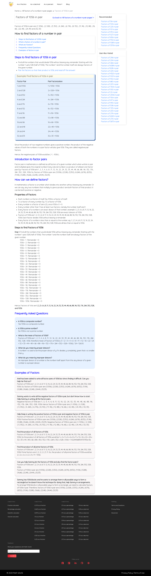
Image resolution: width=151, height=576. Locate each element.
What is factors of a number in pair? (31, 42)
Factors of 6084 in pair (110, 66)
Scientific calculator (13, 513)
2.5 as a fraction (39, 532)
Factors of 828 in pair (110, 68)
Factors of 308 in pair (110, 105)
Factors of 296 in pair (110, 58)
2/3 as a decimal (84, 520)
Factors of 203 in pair (110, 111)
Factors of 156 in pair (109, 97)
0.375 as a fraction (40, 505)
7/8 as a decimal (84, 532)
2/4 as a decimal (84, 524)
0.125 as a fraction (39, 535)
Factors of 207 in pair (110, 84)
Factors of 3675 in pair (110, 121)
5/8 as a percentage (67, 532)
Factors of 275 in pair (110, 119)
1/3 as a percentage (67, 505)
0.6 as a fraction (39, 528)
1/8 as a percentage (67, 524)
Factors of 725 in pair (110, 108)
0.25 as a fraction (39, 539)
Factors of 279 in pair (110, 113)
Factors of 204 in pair (110, 60)
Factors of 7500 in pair (110, 87)
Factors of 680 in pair (110, 81)
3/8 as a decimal (84, 509)
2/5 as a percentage (67, 539)
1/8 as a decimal (83, 505)
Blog (68, 4)
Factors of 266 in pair (109, 63)
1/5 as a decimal (83, 535)
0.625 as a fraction (40, 509)
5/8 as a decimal (84, 513)
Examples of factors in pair (27, 50)
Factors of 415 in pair (109, 32)
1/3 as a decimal (83, 516)
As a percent (48, 4)
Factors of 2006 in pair (110, 95)
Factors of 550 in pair (110, 89)
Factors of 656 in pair (109, 37)
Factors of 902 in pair (110, 79)
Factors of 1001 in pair (110, 76)
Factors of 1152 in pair (110, 40)
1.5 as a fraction (39, 516)
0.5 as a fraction (39, 524)
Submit (12, 556)
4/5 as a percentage (67, 528)
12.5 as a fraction (39, 520)
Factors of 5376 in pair (110, 45)
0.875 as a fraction (40, 513)
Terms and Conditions (117, 505)
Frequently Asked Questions (28, 47)
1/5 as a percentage (67, 513)
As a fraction (21, 4)
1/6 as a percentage (67, 535)
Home (17, 11)
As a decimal (35, 4)
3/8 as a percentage (67, 520)
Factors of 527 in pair (110, 35)
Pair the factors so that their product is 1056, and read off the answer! (46, 70)
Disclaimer (114, 513)
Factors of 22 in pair (109, 92)
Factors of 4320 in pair (110, 73)
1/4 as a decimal (83, 528)
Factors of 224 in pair (110, 71)
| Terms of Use (138, 573)
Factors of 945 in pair (110, 103)
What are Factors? (24, 45)
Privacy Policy (115, 509)
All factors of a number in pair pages (37, 11)
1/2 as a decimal (83, 539)
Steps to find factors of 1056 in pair (31, 39)
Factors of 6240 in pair (110, 116)
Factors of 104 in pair (109, 24)
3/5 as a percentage (67, 516)
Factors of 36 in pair (109, 21)
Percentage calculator (14, 509)
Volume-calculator (13, 516)
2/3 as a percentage (67, 509)
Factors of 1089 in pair (110, 43)
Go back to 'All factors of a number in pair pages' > (73, 18)
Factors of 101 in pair (109, 29)
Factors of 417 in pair (109, 100)
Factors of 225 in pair (110, 27)
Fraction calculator (13, 505)
